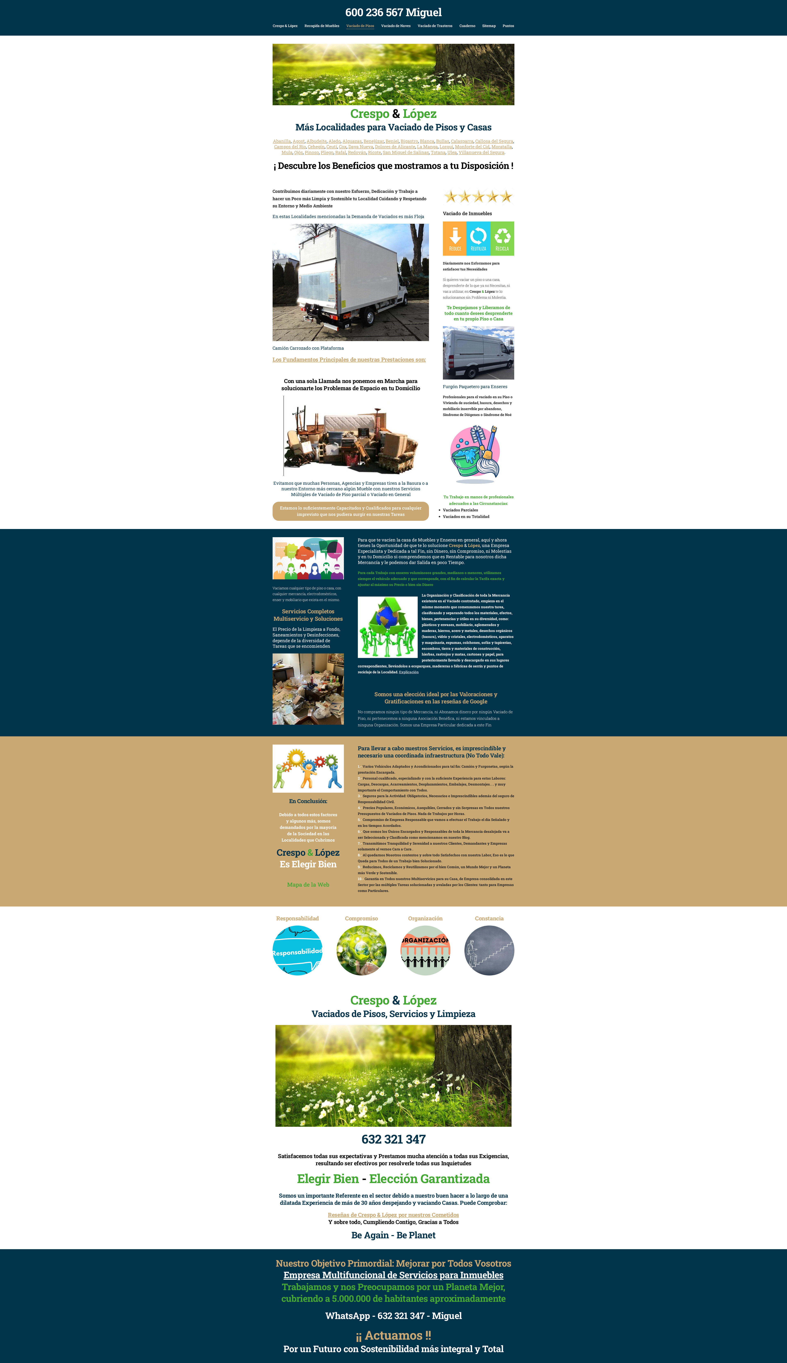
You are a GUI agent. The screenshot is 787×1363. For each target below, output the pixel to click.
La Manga (427, 146)
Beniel (392, 141)
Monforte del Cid (472, 146)
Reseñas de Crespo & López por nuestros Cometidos (393, 1214)
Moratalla (501, 146)
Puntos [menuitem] (508, 25)
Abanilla (282, 141)
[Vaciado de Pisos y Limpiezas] (393, 74)
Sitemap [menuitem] (489, 25)
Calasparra (462, 141)
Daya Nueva (360, 146)
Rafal (340, 152)
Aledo (335, 141)
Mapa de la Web (308, 884)
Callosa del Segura (494, 141)
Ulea (452, 152)
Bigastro (409, 141)
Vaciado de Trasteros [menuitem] (435, 25)
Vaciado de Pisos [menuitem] (360, 25)
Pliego (327, 152)
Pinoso (312, 152)
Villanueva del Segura (481, 152)
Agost (299, 141)
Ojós (298, 152)
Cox (343, 146)
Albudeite (317, 141)
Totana (438, 152)
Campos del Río (290, 146)
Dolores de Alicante (395, 146)
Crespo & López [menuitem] (285, 25)
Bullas (442, 141)
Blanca (427, 141)
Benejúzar (374, 141)
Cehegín (316, 146)
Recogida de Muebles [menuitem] (322, 25)
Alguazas (352, 141)
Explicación (409, 672)
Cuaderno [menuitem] (467, 25)
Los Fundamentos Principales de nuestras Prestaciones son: (349, 359)
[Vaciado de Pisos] (308, 689)
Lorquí (446, 146)
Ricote (374, 152)
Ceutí (331, 146)
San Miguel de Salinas (406, 152)
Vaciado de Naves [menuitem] (396, 25)
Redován (357, 152)
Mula (287, 152)
